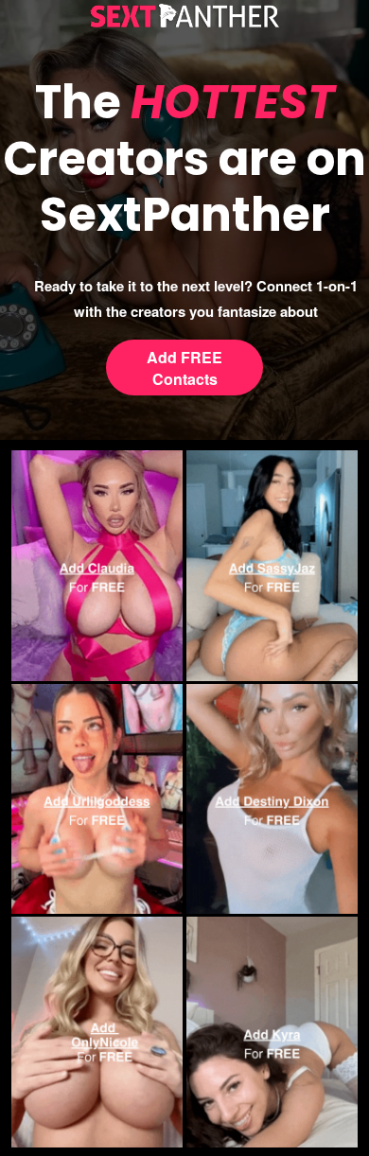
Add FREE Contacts (184, 368)
